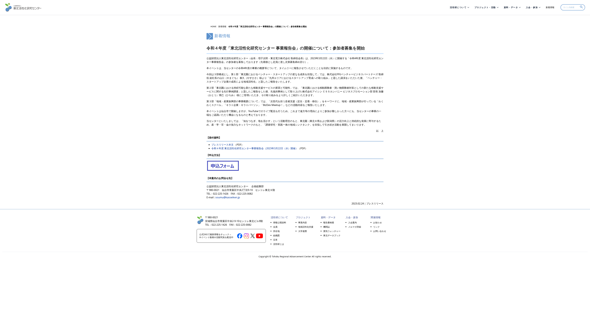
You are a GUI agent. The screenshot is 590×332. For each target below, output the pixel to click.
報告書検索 (328, 222)
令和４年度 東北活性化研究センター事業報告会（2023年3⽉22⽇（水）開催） (254, 148)
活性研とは (278, 244)
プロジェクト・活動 (485, 7)
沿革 (275, 239)
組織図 (276, 235)
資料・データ (511, 7)
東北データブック (331, 235)
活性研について (458, 7)
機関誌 (326, 226)
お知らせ (377, 222)
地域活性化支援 (305, 226)
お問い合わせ (379, 231)
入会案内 (352, 222)
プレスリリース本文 (222, 144)
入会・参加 (532, 7)
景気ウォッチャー (331, 231)
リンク (376, 226)
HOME (213, 26)
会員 (275, 226)
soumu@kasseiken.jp (227, 197)
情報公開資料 (279, 222)
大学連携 (302, 231)
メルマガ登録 (354, 226)
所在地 (276, 231)
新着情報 (550, 7)
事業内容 (302, 222)
